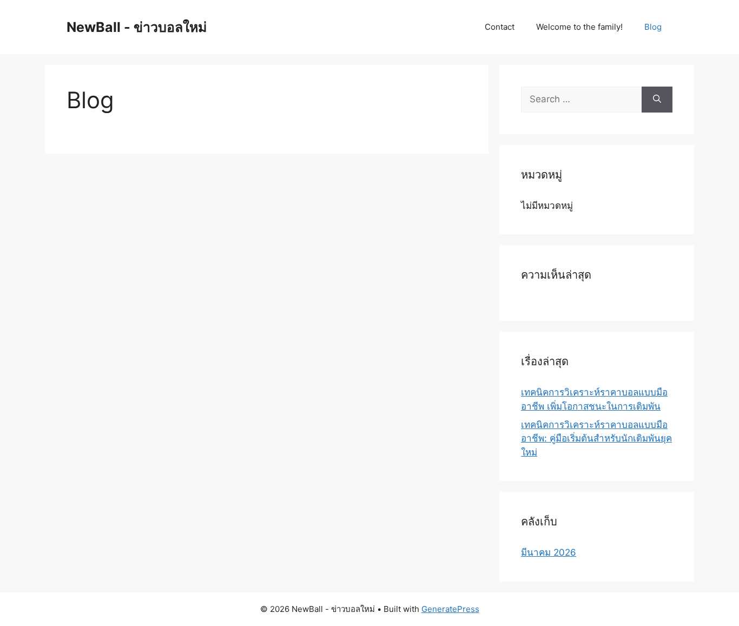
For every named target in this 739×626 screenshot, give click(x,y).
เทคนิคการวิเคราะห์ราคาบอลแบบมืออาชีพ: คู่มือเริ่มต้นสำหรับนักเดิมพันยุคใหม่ (596, 438)
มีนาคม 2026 (548, 552)
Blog (653, 27)
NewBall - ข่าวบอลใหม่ (137, 27)
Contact (499, 27)
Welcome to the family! (579, 27)
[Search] (657, 100)
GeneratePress (450, 609)
